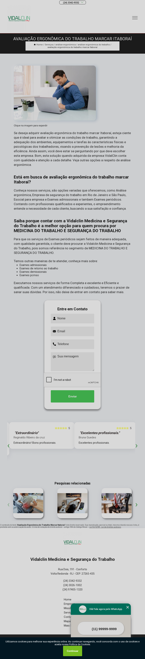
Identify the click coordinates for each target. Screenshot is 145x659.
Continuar (72, 651)
